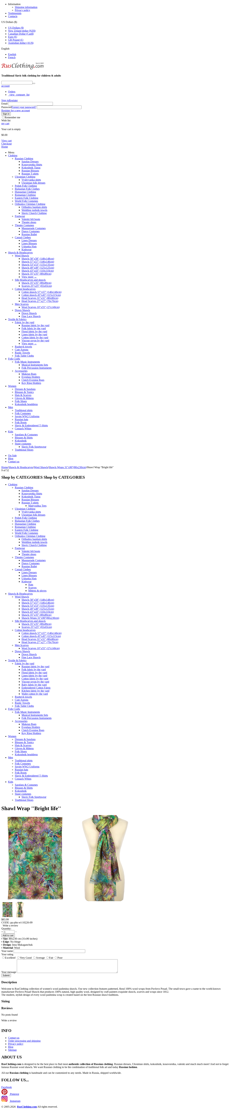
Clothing (12, 155)
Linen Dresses (29, 240)
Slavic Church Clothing (34, 213)
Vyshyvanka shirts (31, 179)
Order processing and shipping (24, 1040)
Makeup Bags (29, 373)
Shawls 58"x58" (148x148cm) (38, 258)
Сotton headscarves (25, 289)
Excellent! (10, 957)
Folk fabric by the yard (34, 328)
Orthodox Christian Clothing (30, 204)
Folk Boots (21, 422)
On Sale (12, 455)
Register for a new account (15, 110)
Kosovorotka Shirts (32, 164)
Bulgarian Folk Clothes (27, 188)
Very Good (26, 957)
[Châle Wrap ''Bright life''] (35, 900)
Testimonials (14, 13)
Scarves (32, 587)
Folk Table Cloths (24, 355)
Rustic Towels (22, 352)
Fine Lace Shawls (31, 316)
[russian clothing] (22, 69)
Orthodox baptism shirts (34, 207)
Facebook (6, 1087)
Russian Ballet (29, 234)
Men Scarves (22, 304)
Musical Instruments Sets (35, 364)
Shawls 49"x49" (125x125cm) (38, 267)
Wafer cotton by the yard (35, 693)
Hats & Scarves (23, 395)
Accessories (21, 370)
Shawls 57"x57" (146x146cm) (38, 261)
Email (4, 103)
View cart (6, 140)
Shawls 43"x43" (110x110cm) (38, 270)
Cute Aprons (21, 349)
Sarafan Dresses (30, 161)
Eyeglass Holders (31, 377)
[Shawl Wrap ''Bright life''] (103, 900)
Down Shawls (22, 310)
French (11, 57)
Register (13, 100)
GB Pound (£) (15, 39)
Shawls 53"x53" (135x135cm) (38, 264)
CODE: (5, 922)
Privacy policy (22, 10)
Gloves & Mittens (24, 398)
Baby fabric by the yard (34, 684)
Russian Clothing (24, 158)
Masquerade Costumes (34, 228)
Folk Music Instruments (27, 361)
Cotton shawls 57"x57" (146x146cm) (41, 292)
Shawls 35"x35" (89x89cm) (36, 273)
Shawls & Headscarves (20, 252)
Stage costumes (23, 443)
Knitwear (26, 249)
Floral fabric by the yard (34, 331)
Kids (10, 431)
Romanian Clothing (25, 194)
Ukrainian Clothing (25, 176)
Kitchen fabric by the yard (35, 690)
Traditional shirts (23, 410)
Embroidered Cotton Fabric (36, 687)
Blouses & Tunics (24, 392)
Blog (10, 458)
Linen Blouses (29, 243)
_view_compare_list (18, 94)
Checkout (6, 143)
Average (40, 957)
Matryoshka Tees (37, 505)
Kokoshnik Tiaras (31, 167)
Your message (8, 972)
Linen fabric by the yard (34, 334)
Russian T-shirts (30, 173)
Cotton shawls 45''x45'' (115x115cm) (41, 295)
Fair (51, 957)
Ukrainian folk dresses (33, 182)
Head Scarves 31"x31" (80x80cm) (40, 298)
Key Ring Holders (31, 383)
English (12, 54)
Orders (11, 91)
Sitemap (12, 1049)
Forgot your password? (24, 107)
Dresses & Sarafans (25, 389)
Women (12, 386)
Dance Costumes (31, 231)
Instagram (14, 1101)
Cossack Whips (23, 428)
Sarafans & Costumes (26, 434)
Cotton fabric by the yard (35, 337)
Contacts (12, 16)
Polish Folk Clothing (26, 185)
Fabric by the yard (24, 322)
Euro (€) (12, 36)
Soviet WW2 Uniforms (27, 416)
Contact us (13, 461)
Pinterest (14, 1094)
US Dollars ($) (16, 27)
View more (29, 276)
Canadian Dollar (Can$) (21, 33)
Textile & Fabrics (17, 319)
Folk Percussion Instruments (37, 367)
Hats (30, 584)
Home (4, 146)
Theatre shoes (29, 222)
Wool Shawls (22, 255)
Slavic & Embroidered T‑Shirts (31, 425)
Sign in (5, 100)
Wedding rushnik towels (34, 210)
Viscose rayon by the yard (35, 340)
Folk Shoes (21, 401)
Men (10, 407)
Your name (7, 951)
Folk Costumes (23, 413)
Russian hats (21, 419)
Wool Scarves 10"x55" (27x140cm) (41, 307)
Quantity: (6, 928)
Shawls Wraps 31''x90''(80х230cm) (40, 618)
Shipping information (26, 7)
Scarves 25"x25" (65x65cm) (37, 285)
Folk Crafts (14, 358)
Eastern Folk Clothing (26, 198)
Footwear (20, 216)
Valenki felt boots (31, 219)
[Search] (33, 83)
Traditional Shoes (24, 449)
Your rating (7, 954)
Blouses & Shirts (24, 437)
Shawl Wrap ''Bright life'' (31, 808)
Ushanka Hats (29, 246)
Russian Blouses (30, 170)
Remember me (12, 117)
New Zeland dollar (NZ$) (22, 30)
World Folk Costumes (26, 201)
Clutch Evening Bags (33, 380)
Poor (59, 957)
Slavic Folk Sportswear (34, 446)
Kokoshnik (21, 440)
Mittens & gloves (37, 590)
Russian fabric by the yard (35, 325)
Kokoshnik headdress (26, 404)
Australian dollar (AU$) (21, 42)
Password (6, 107)
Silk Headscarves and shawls (30, 279)
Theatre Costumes (24, 225)
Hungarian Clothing (25, 191)
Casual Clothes (23, 237)
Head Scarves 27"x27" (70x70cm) (40, 301)
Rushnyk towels (23, 346)
